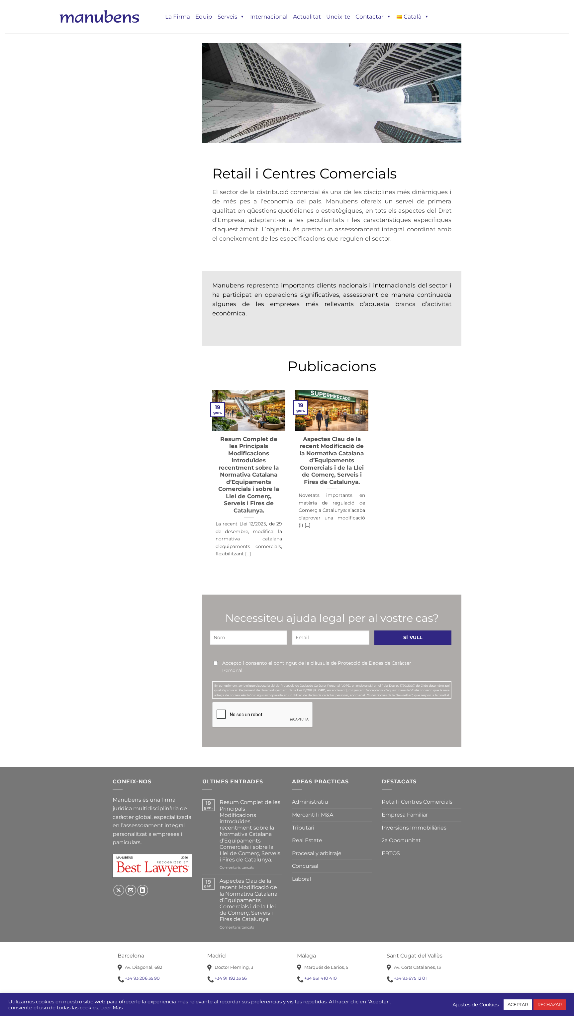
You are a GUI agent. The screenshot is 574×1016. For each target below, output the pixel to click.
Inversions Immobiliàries (414, 828)
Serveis (227, 16)
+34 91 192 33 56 (231, 978)
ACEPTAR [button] (518, 1004)
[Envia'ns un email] (130, 890)
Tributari (303, 828)
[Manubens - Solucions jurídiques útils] (99, 16)
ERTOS (391, 853)
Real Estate (307, 840)
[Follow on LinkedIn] (142, 890)
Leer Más (111, 1008)
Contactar (369, 16)
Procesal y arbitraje (316, 853)
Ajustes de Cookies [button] (475, 1005)
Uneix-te (338, 16)
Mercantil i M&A (312, 815)
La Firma (177, 16)
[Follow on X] (118, 890)
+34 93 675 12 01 (410, 978)
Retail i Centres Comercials (417, 802)
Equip (203, 16)
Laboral (301, 879)
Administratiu (310, 802)
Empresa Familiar (405, 815)
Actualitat (307, 16)
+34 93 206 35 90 (142, 978)
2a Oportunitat (401, 840)
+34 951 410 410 (320, 978)
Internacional (269, 16)
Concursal (305, 866)
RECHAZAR (549, 1004)
